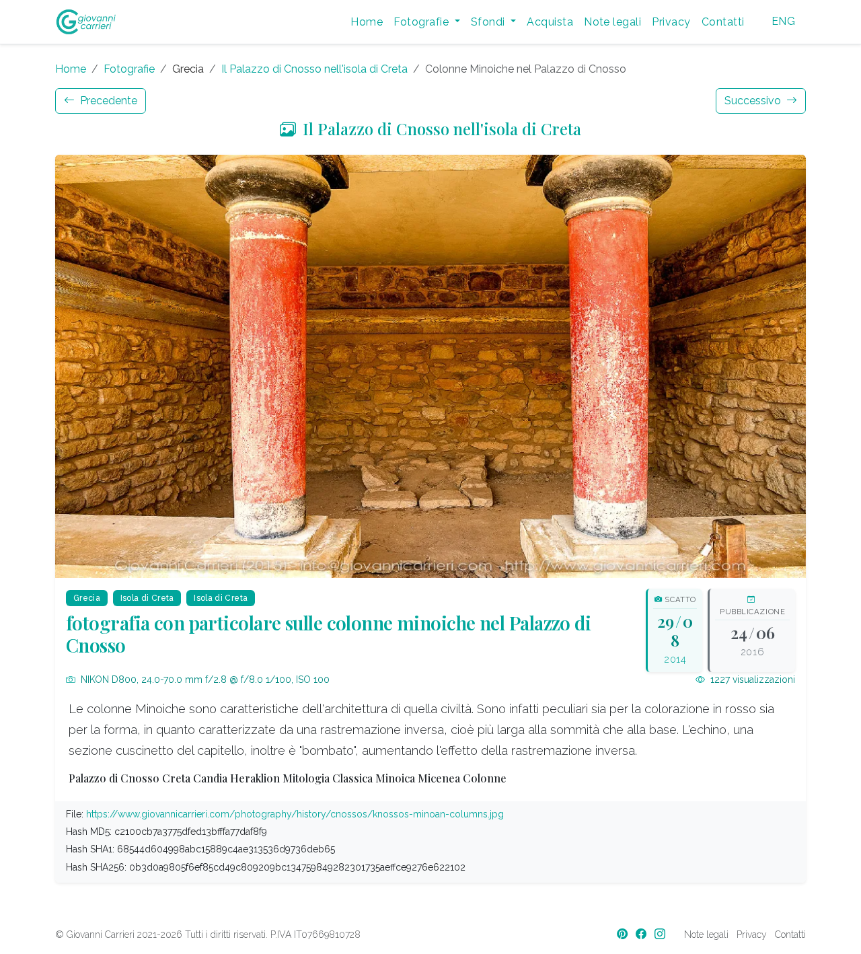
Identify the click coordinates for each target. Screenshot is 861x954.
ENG (783, 21)
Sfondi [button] (489, 21)
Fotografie (129, 69)
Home (366, 21)
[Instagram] (661, 934)
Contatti (723, 21)
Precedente (107, 100)
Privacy (671, 21)
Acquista (550, 21)
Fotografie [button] (422, 21)
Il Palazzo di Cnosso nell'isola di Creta (314, 69)
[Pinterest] (623, 934)
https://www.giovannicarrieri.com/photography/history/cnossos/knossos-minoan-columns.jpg (295, 814)
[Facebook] (642, 934)
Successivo (754, 100)
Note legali (612, 21)
